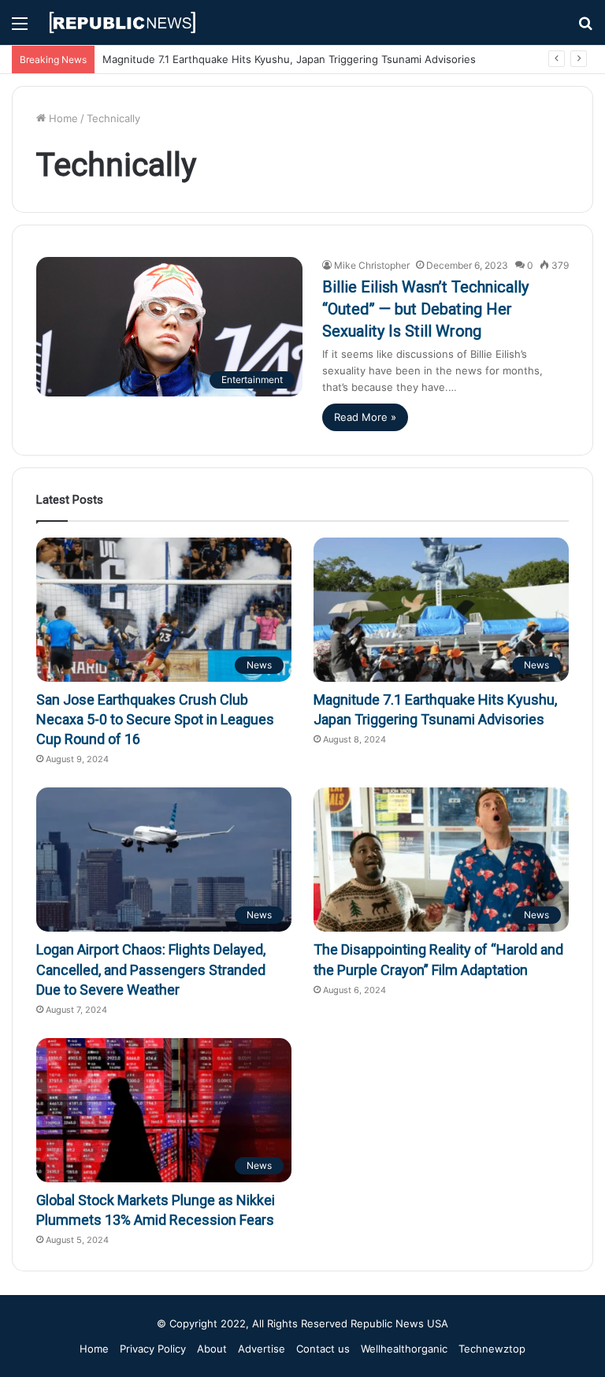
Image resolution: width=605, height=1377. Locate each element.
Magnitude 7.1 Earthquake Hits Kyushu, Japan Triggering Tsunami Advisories (289, 59)
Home (62, 118)
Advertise (261, 1348)
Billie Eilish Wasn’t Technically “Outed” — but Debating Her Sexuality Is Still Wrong (425, 309)
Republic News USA (399, 1323)
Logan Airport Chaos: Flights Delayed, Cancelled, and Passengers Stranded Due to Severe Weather (150, 969)
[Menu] (20, 29)
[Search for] (585, 29)
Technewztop (491, 1348)
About (212, 1348)
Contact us (323, 1348)
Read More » (365, 417)
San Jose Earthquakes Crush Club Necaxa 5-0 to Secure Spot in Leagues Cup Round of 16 (155, 719)
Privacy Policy (153, 1348)
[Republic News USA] (123, 22)
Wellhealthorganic (404, 1348)
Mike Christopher (372, 265)
